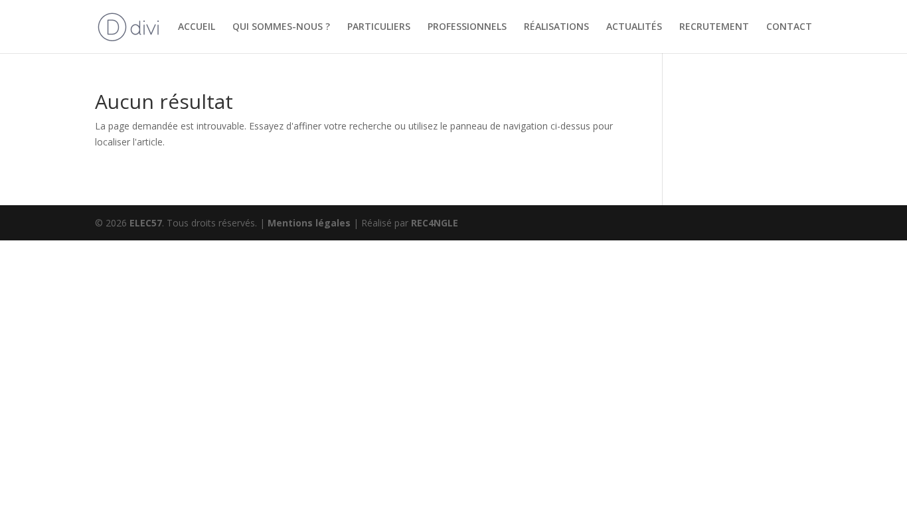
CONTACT (789, 27)
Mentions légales (310, 222)
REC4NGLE (434, 222)
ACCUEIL (196, 27)
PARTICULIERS (378, 27)
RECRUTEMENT (714, 27)
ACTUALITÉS (634, 27)
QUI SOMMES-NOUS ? (281, 27)
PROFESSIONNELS (467, 27)
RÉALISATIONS (556, 27)
